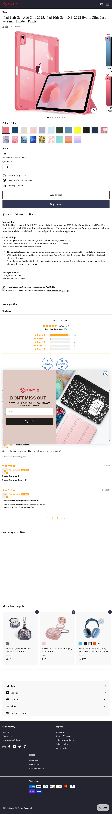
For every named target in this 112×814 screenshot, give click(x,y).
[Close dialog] (105, 373)
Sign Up (29, 421)
